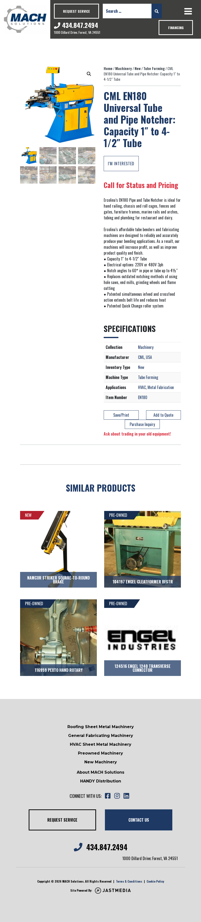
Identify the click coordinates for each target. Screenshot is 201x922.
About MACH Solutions (100, 772)
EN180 (142, 397)
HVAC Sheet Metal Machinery (100, 744)
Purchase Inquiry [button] (142, 424)
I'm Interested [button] (121, 163)
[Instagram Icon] (117, 796)
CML (141, 357)
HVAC (142, 387)
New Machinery (100, 762)
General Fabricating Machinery (100, 735)
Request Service (76, 11)
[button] (89, 74)
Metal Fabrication (161, 387)
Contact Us (138, 820)
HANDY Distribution (100, 781)
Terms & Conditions (129, 881)
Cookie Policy (155, 881)
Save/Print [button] (121, 415)
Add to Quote (163, 415)
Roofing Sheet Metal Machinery (100, 726)
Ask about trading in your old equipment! (137, 434)
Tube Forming (154, 68)
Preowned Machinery (100, 753)
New (138, 68)
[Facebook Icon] (107, 796)
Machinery (123, 68)
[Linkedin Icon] (126, 796)
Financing (176, 27)
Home (108, 68)
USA (149, 357)
